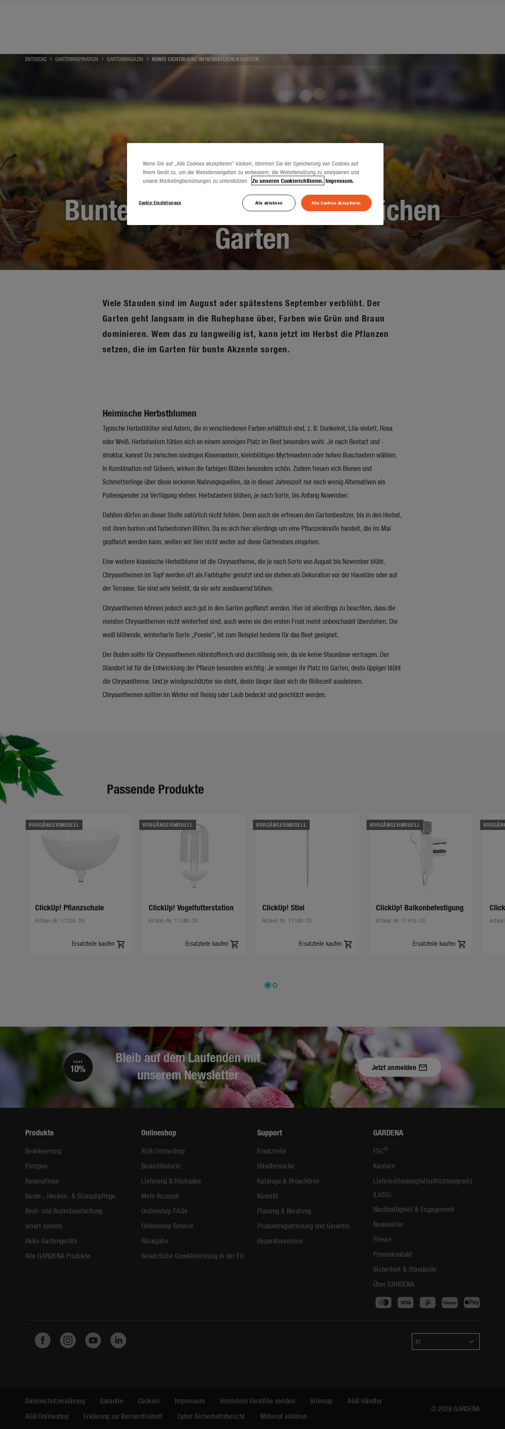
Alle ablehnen (268, 202)
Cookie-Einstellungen (160, 202)
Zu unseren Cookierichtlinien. (288, 180)
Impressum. (339, 180)
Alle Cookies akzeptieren (336, 202)
